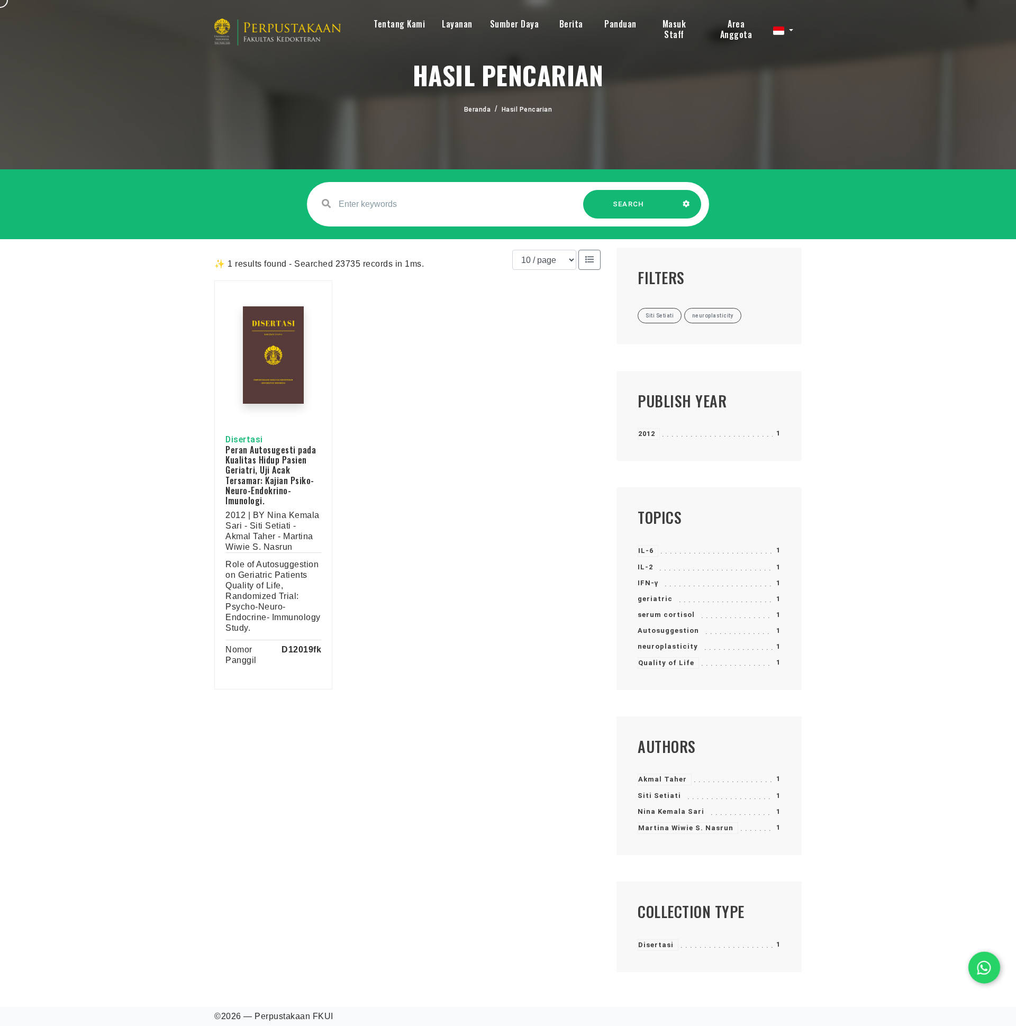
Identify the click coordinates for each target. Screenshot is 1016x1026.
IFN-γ (648, 583)
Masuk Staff (674, 29)
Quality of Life (666, 663)
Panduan (620, 23)
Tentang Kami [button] (399, 23)
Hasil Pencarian (527, 109)
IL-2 (645, 567)
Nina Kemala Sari (671, 811)
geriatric (655, 599)
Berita (571, 23)
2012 (646, 434)
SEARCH (629, 204)
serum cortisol (666, 615)
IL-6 (646, 551)
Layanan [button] (457, 23)
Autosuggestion (668, 630)
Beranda (477, 109)
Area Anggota (736, 29)
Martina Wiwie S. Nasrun (685, 828)
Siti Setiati (659, 796)
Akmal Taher (662, 779)
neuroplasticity (668, 646)
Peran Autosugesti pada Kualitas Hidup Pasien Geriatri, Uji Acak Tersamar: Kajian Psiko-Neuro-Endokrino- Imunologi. (270, 475)
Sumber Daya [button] (514, 23)
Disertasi (656, 945)
